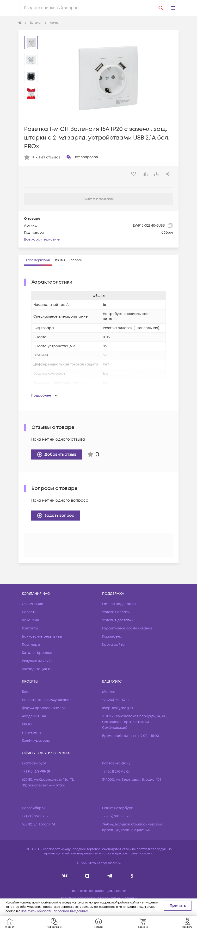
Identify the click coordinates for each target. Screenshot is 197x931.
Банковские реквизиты (42, 636)
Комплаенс (112, 636)
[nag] (132, 876)
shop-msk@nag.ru (117, 708)
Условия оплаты (116, 612)
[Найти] (161, 8)
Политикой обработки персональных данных (54, 911)
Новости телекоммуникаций (47, 700)
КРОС (27, 724)
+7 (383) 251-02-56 (35, 816)
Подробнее (41, 395)
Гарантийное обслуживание (127, 628)
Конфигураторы (36, 740)
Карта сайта (113, 644)
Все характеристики (42, 239)
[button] (107, 77)
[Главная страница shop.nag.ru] (20, 23)
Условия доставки (118, 620)
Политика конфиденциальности (98, 891)
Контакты (30, 628)
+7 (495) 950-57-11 (115, 700)
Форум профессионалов (44, 708)
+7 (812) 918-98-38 (115, 816)
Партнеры (31, 644)
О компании (32, 604)
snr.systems (31, 732)
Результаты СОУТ (37, 661)
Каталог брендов (37, 653)
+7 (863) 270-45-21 (116, 771)
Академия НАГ (34, 716)
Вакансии (30, 620)
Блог (26, 692)
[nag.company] (65, 876)
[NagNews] (110, 876)
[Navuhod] (87, 876)
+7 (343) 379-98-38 (36, 771)
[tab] (38, 260)
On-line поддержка (119, 604)
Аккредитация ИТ (37, 669)
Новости (29, 612)
